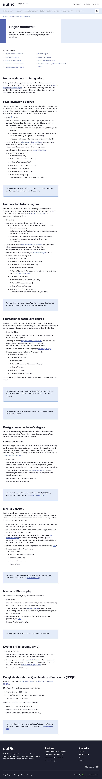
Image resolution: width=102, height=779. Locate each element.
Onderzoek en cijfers (67, 11)
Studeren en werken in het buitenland (26, 11)
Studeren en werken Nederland (54, 758)
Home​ (5, 16)
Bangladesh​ (26, 16)
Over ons (81, 751)
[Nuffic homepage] (9, 4)
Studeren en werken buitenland (54, 754)
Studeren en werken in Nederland (49, 11)
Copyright (17, 775)
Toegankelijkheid (8, 775)
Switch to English (93, 774)
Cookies (23, 775)
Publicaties (82, 761)
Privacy (29, 775)
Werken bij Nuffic (84, 754)
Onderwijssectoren (8, 11)
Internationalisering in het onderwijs (55, 751)
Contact (81, 758)
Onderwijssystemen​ (15, 16)
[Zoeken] (97, 11)
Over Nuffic (79, 11)
